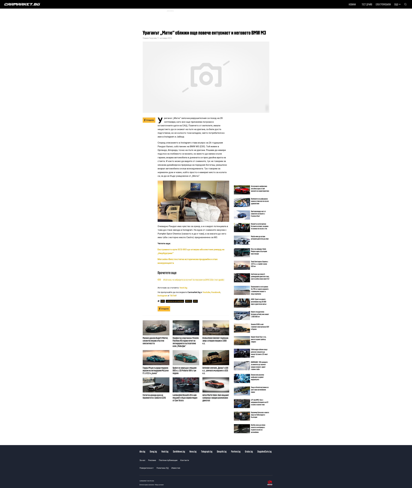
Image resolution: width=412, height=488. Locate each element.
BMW (195, 301)
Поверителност (146, 468)
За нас (142, 460)
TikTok (173, 295)
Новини (352, 4)
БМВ (162, 301)
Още (396, 4)
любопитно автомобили (175, 301)
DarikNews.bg (179, 451)
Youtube (206, 292)
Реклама (152, 460)
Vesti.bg (183, 288)
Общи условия (159, 485)
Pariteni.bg (235, 451)
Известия (175, 468)
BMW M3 (188, 301)
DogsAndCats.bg (264, 451)
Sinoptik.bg (221, 451)
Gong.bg (153, 451)
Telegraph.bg (206, 451)
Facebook (215, 292)
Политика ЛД (162, 468)
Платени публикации (168, 460)
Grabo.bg (249, 451)
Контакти (184, 460)
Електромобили (383, 4)
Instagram (162, 295)
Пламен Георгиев (150, 38)
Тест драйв (367, 4)
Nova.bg (192, 451)
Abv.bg (142, 451)
